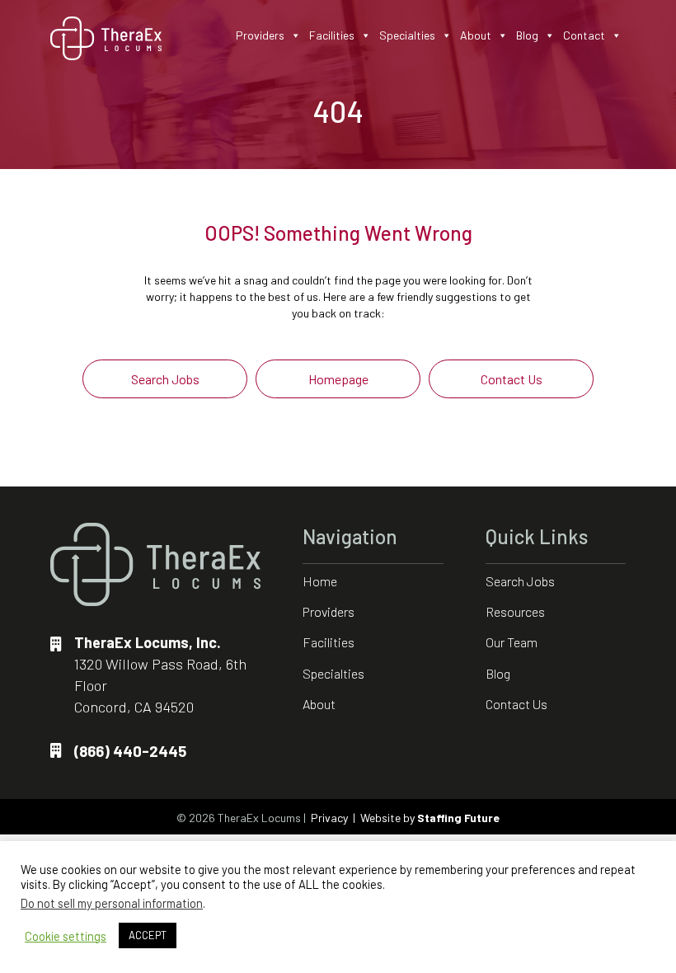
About (475, 35)
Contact (584, 35)
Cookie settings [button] (65, 935)
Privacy (329, 818)
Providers (260, 35)
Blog (527, 35)
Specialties (407, 35)
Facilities (331, 35)
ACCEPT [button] (148, 935)
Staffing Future (458, 818)
